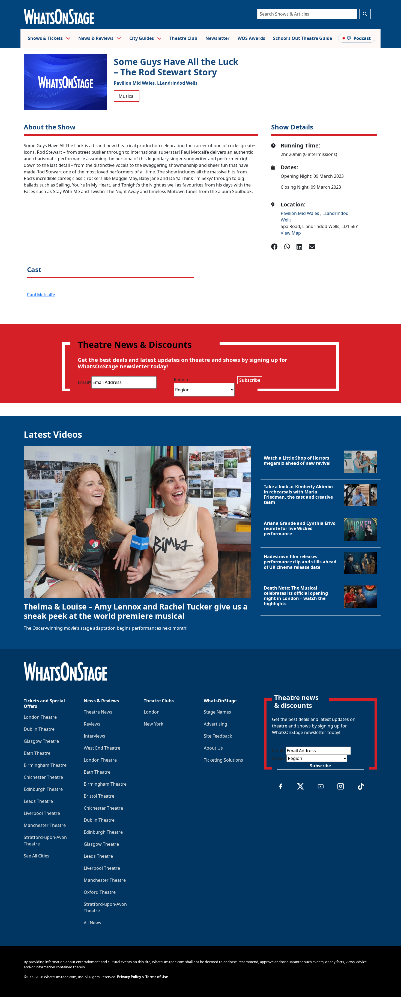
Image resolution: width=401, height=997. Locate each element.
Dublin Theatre (39, 729)
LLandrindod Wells (177, 83)
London (152, 712)
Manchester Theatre (45, 825)
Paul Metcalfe (41, 295)
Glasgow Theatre (41, 741)
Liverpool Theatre (42, 813)
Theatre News (98, 712)
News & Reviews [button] (96, 38)
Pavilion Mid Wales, (135, 83)
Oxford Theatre (100, 892)
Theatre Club (183, 38)
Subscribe (249, 380)
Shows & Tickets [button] (46, 38)
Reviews (92, 724)
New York (153, 724)
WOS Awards (251, 38)
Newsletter (217, 38)
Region (181, 380)
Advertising (215, 724)
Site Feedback (218, 736)
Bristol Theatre (99, 796)
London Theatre (40, 717)
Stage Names (217, 712)
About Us (213, 748)
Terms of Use (156, 976)
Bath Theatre (37, 753)
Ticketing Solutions (223, 760)
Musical (126, 96)
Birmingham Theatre (45, 765)
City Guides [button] (142, 38)
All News (92, 923)
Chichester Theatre (43, 777)
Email (84, 382)
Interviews (94, 736)
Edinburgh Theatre (43, 789)
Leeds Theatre (38, 801)
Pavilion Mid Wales (300, 213)
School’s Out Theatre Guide (302, 38)
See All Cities (36, 856)
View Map (291, 233)
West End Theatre (102, 748)
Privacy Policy (129, 976)
